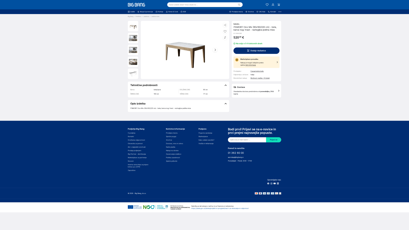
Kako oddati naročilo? (206, 140)
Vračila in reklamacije (206, 143)
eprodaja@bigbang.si (235, 157)
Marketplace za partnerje (137, 158)
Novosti (131, 161)
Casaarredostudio (257, 71)
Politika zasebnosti (173, 158)
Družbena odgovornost (136, 140)
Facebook (268, 183)
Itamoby (236, 24)
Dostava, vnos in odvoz (174, 143)
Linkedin (278, 183)
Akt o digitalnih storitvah (137, 147)
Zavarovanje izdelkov (173, 154)
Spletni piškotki (171, 161)
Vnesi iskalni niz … (183, 5)
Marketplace (203, 136)
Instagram (271, 183)
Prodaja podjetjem (134, 151)
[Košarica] (278, 4)
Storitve (169, 140)
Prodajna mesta (171, 133)
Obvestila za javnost (135, 143)
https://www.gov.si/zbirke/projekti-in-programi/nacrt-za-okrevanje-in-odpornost (220, 208)
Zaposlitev (131, 170)
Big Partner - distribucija (137, 154)
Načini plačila (170, 147)
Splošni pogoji (171, 136)
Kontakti (131, 136)
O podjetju (131, 133)
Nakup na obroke (172, 151)
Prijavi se (273, 140)
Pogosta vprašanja (205, 133)
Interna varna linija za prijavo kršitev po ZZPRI (138, 166)
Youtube (275, 183)
